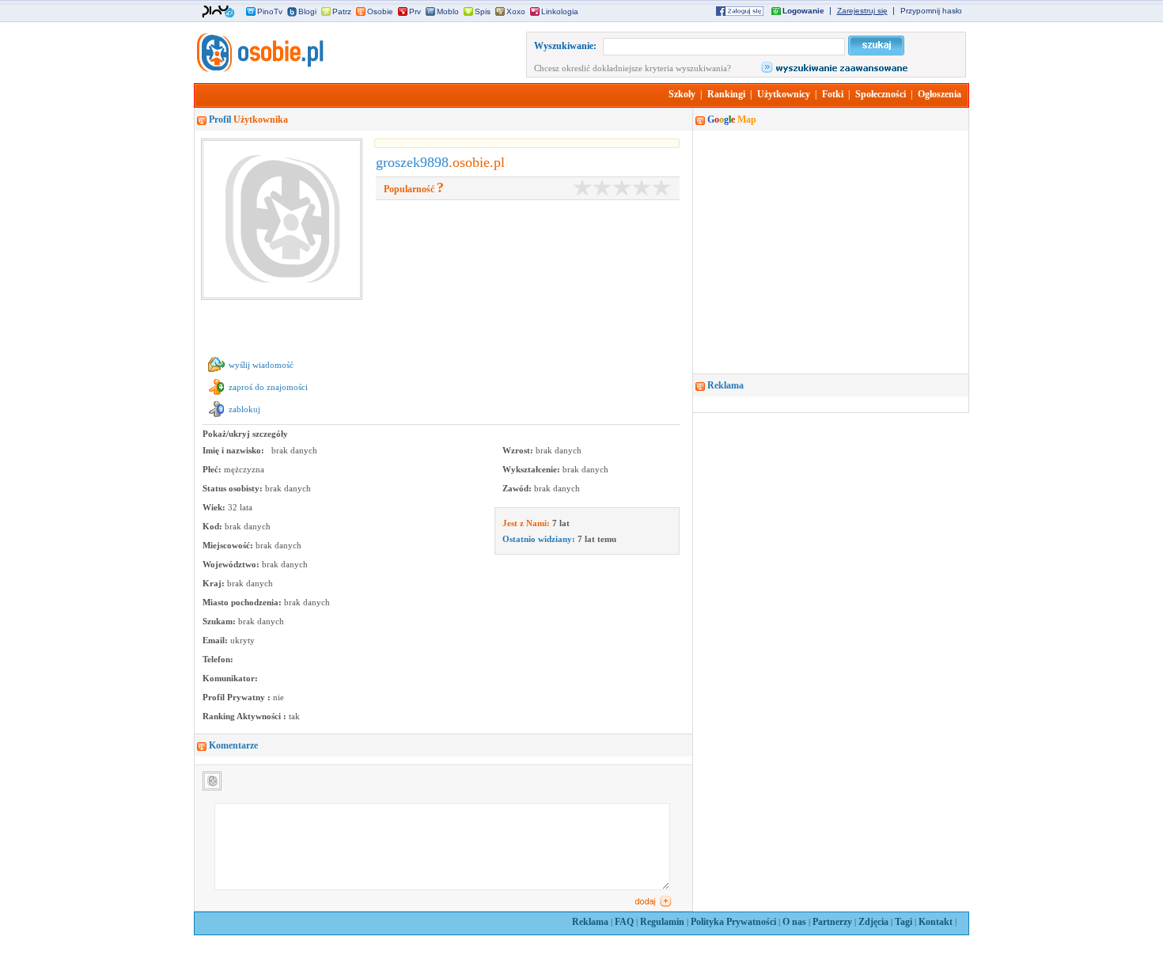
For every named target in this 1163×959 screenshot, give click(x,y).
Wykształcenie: (532, 469)
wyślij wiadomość (261, 365)
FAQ (624, 921)
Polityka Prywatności (733, 921)
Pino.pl (218, 12)
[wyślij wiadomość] (216, 372)
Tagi (903, 921)
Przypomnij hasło (931, 10)
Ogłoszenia (939, 94)
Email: (216, 640)
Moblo (448, 11)
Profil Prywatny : (238, 697)
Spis (483, 11)
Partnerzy (832, 921)
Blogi (307, 11)
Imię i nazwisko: (235, 450)
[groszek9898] (259, 69)
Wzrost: (519, 450)
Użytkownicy (783, 94)
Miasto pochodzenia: (243, 602)
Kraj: (215, 583)
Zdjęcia (873, 921)
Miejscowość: (229, 545)
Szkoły (682, 94)
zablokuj (244, 409)
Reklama (590, 921)
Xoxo (515, 11)
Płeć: (213, 469)
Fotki (832, 94)
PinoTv (269, 11)
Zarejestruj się (862, 10)
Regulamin (662, 921)
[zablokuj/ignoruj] (216, 417)
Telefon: (218, 659)
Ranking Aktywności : (246, 716)
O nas (794, 921)
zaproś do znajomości (268, 387)
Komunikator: (230, 678)
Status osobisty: (234, 488)
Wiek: (215, 507)
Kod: (214, 526)
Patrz (341, 11)
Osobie (380, 11)
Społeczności (880, 94)
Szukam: (220, 621)
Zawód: (518, 488)
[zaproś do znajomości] (216, 395)
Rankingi (726, 94)
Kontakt (936, 921)
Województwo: (232, 564)
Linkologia (559, 11)
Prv (415, 11)
